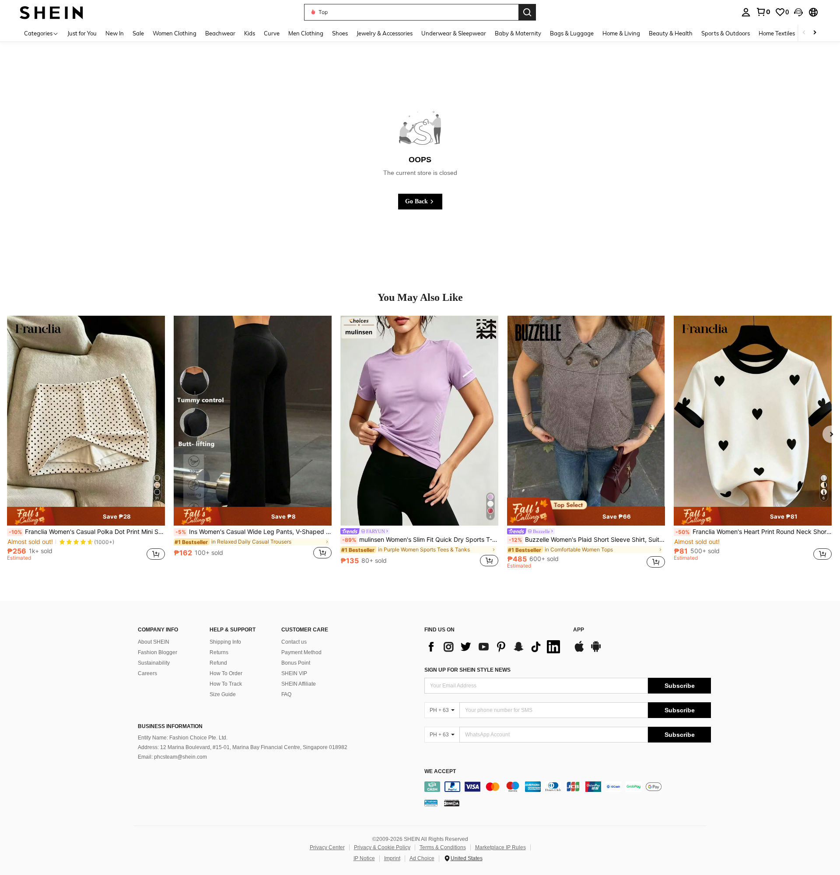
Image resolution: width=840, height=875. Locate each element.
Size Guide (223, 694)
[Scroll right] (815, 33)
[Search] (527, 12)
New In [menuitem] (114, 33)
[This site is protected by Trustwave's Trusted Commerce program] (431, 802)
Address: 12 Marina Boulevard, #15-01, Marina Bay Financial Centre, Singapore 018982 (242, 747)
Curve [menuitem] (272, 33)
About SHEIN (153, 642)
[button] (798, 12)
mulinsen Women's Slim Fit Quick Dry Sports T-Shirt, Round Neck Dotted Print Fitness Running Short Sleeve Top (420, 539)
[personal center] (746, 12)
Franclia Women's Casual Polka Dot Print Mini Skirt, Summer (87, 531)
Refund (218, 663)
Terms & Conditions (443, 847)
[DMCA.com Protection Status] (451, 802)
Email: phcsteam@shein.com (172, 757)
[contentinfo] (567, 786)
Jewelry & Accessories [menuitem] (385, 33)
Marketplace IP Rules (500, 847)
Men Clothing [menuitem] (305, 33)
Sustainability (154, 663)
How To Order (226, 673)
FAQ (286, 694)
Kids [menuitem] (249, 33)
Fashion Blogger (157, 652)
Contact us (294, 642)
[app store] (579, 651)
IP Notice (364, 858)
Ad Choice (422, 858)
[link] (763, 12)
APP (578, 630)
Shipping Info (225, 642)
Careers (147, 673)
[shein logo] (51, 12)
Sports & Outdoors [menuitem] (725, 33)
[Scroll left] (804, 33)
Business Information (170, 726)
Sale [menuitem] (138, 33)
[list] (494, 646)
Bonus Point (295, 663)
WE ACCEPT (440, 771)
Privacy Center (327, 847)
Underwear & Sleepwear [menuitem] (453, 33)
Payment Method (301, 652)
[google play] (596, 651)
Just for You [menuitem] (82, 33)
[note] (86, 516)
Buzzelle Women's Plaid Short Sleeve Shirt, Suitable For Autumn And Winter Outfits (587, 539)
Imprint (392, 858)
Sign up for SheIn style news (467, 670)
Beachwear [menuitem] (220, 33)
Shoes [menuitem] (340, 33)
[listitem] (86, 442)
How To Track (226, 684)
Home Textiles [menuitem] (777, 33)
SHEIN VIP (294, 673)
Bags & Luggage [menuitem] (572, 33)
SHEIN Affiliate (298, 684)
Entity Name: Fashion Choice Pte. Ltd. (183, 738)
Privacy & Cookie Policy (382, 847)
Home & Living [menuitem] (621, 33)
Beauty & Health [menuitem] (671, 33)
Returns (219, 652)
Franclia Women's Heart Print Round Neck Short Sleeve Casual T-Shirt (754, 531)
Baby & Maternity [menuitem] (518, 33)
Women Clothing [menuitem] (174, 33)
